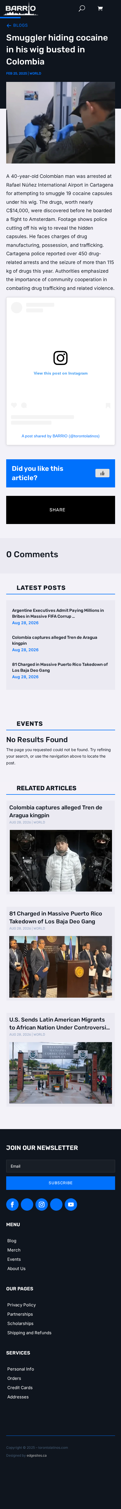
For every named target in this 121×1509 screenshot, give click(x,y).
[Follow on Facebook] (12, 1204)
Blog (11, 1240)
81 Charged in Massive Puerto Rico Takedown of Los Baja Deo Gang (60, 667)
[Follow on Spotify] (27, 1204)
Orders (14, 1378)
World (35, 73)
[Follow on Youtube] (71, 1204)
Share (58, 509)
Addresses (18, 1397)
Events (14, 1259)
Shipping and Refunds (29, 1332)
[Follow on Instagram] (41, 1204)
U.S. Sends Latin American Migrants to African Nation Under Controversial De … (60, 1023)
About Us (16, 1268)
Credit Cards (20, 1387)
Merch (14, 1250)
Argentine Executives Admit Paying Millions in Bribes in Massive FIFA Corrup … (58, 613)
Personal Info (20, 1369)
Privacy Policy (21, 1304)
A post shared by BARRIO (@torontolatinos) (61, 436)
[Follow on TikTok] (56, 1204)
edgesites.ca (37, 1455)
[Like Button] (102, 473)
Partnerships (20, 1314)
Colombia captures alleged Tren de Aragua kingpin (54, 640)
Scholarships (20, 1323)
